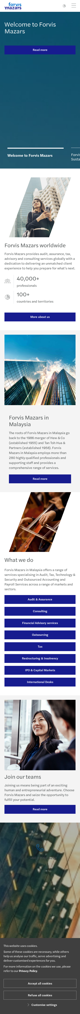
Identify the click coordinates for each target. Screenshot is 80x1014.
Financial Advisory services (40, 623)
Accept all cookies (40, 983)
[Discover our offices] (40, 899)
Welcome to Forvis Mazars (30, 27)
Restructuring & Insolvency (40, 658)
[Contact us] (40, 852)
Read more (40, 50)
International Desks (40, 682)
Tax (40, 646)
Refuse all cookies (40, 995)
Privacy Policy (28, 971)
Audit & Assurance (40, 599)
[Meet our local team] (40, 875)
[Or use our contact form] (40, 922)
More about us (40, 317)
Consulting (40, 611)
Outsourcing (40, 634)
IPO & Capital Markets (40, 670)
